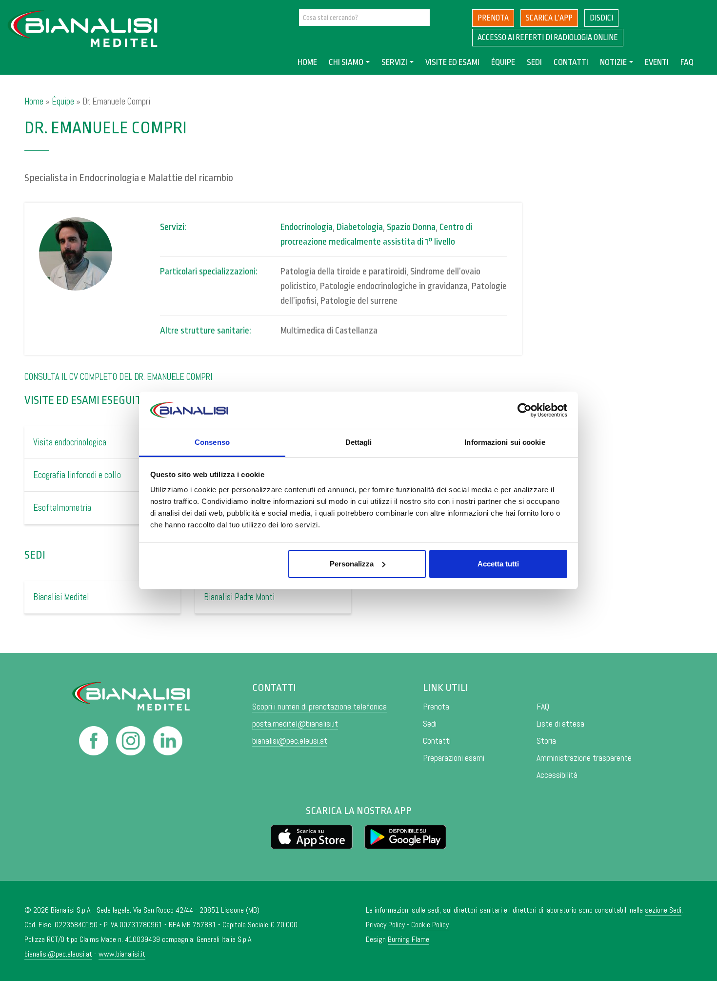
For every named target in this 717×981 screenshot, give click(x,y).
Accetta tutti (498, 564)
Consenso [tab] (212, 442)
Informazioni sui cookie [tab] (504, 442)
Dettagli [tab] (358, 442)
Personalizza (352, 564)
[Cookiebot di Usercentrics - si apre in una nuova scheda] (524, 410)
